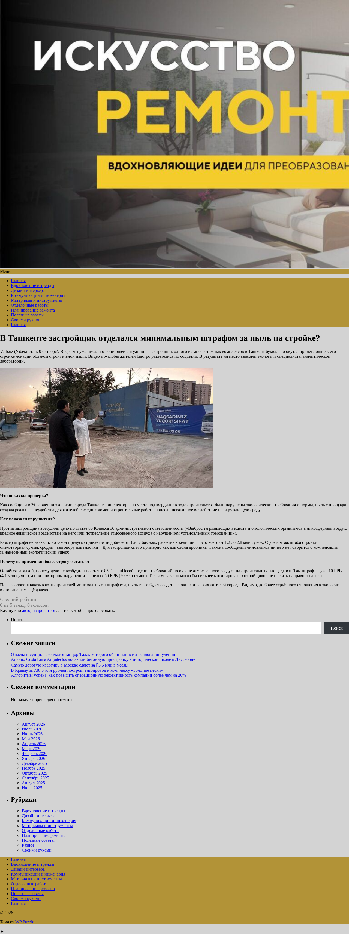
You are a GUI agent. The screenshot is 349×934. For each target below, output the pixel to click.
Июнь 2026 (32, 734)
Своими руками (26, 320)
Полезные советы (27, 315)
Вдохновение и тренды (32, 285)
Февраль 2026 (34, 753)
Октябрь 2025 (34, 773)
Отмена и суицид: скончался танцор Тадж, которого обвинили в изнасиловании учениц (93, 654)
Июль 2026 (32, 729)
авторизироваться (38, 610)
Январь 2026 (33, 758)
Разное (28, 845)
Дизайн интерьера (28, 290)
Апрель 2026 (34, 743)
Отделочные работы (30, 305)
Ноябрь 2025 (33, 768)
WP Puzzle (24, 922)
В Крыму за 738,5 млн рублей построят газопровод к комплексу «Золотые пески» (87, 670)
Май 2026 (31, 738)
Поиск (17, 619)
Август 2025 (33, 783)
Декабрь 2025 (34, 763)
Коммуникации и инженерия (38, 295)
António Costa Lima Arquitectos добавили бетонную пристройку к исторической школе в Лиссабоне (103, 659)
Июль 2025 (32, 787)
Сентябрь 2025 (35, 778)
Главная (18, 280)
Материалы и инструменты (36, 300)
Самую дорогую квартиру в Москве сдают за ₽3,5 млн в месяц (69, 665)
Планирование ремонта (33, 310)
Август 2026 (33, 724)
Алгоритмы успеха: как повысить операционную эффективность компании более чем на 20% (98, 675)
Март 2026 (31, 748)
